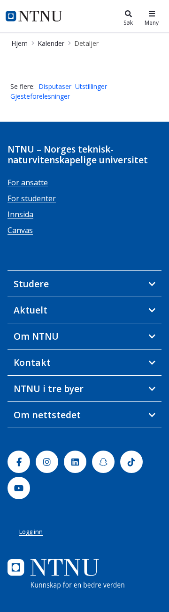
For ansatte (28, 182)
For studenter (32, 198)
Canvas (20, 230)
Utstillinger (91, 86)
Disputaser (54, 86)
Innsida (20, 214)
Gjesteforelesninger (40, 96)
